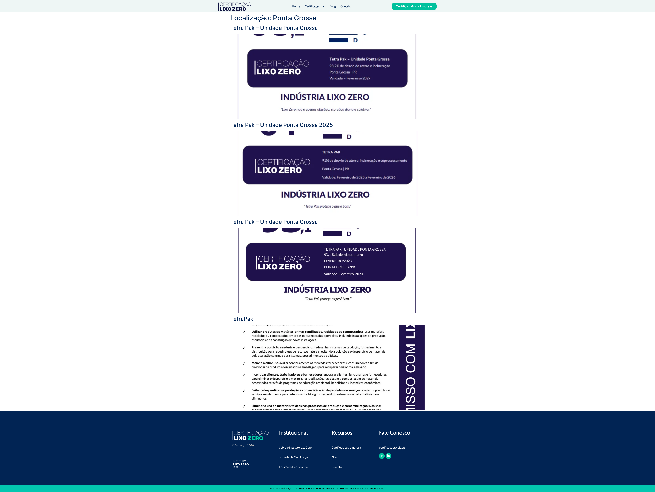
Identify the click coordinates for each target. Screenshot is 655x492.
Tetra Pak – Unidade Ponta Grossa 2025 (281, 125)
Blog (333, 6)
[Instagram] (382, 456)
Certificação (312, 6)
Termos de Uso (377, 488)
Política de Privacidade (353, 488)
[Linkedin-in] (388, 456)
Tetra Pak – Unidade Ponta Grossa (274, 28)
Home (296, 6)
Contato (345, 6)
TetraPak (241, 318)
